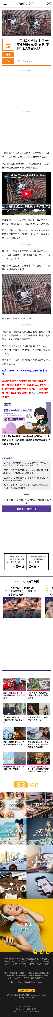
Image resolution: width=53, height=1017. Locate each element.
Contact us (26, 990)
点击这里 (36, 393)
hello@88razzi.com (26, 997)
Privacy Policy (17, 982)
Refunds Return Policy (33, 982)
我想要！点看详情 (26, 508)
